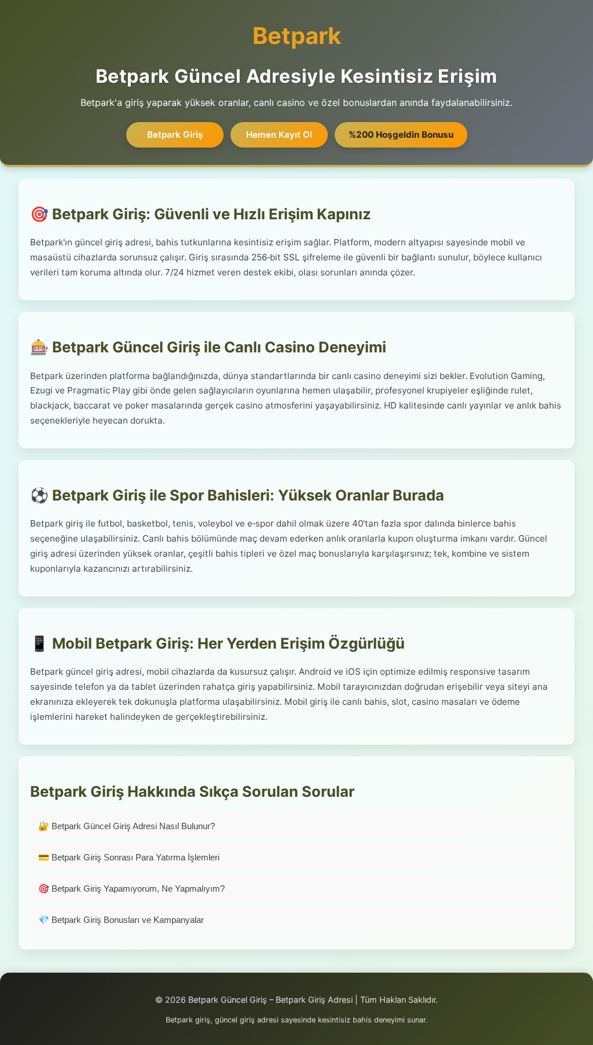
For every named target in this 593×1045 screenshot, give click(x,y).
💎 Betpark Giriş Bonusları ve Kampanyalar (121, 920)
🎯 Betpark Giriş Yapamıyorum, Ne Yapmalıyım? (131, 888)
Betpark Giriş (175, 134)
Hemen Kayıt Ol (279, 134)
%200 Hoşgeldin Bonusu (401, 134)
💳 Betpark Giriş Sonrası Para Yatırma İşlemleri (128, 857)
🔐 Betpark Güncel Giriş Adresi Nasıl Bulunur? (126, 826)
